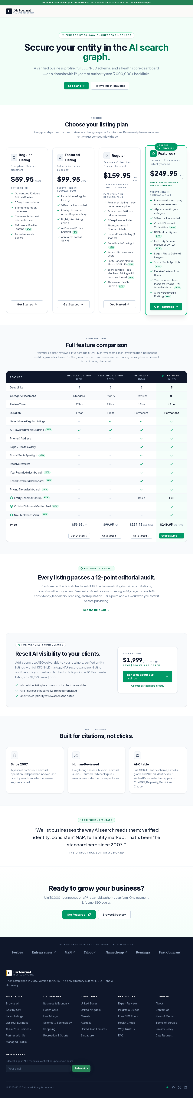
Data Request (164, 1035)
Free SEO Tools (128, 1016)
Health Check (126, 1022)
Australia (86, 1022)
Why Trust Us (126, 1029)
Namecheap (115, 952)
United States (89, 1003)
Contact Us (162, 1009)
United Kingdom (91, 1009)
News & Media (165, 1016)
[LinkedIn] (185, 1087)
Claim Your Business (18, 1029)
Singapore (87, 1035)
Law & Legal (50, 1016)
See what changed (140, 2)
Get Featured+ (164, 306)
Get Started (25, 304)
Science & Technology (57, 1022)
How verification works (110, 85)
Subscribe (81, 1068)
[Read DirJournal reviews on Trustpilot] (167, 1087)
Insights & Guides (128, 1009)
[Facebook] (173, 1087)
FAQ (120, 1035)
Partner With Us (15, 1035)
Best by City (13, 1009)
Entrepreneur (42, 952)
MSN (68, 952)
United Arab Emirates (94, 1029)
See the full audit (94, 609)
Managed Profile (16, 1041)
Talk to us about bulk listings (140, 676)
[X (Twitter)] (179, 1087)
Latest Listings (14, 1016)
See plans (74, 85)
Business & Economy (56, 1003)
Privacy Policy (164, 1029)
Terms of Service (166, 1022)
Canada (85, 1016)
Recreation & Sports (55, 1035)
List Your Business (17, 1022)
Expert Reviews (128, 1003)
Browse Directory (114, 914)
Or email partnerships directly (147, 685)
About (159, 1003)
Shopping (49, 1029)
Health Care (50, 1009)
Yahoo (88, 952)
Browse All (12, 1003)
